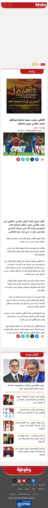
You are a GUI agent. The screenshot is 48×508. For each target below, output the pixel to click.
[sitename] (24, 470)
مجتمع (27, 488)
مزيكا (21, 484)
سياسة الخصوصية (24, 494)
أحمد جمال (38, 127)
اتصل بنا (12, 494)
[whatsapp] (18, 159)
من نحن (35, 494)
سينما (28, 484)
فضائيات (14, 484)
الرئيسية (41, 484)
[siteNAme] (41, 5)
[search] (4, 5)
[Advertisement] (24, 36)
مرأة (33, 488)
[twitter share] (32, 159)
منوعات (19, 488)
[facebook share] (37, 159)
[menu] (10, 5)
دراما (34, 484)
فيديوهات (41, 488)
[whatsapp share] (27, 159)
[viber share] (23, 159)
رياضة (35, 64)
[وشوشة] (43, 64)
